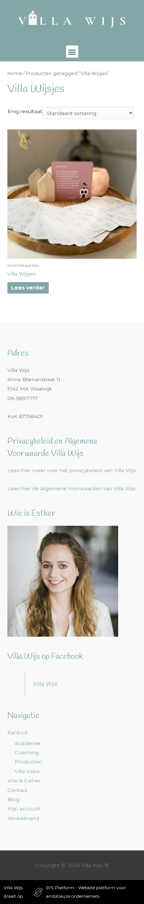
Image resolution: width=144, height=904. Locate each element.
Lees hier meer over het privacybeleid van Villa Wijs (71, 470)
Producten (28, 762)
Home (14, 73)
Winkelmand (23, 818)
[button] (72, 51)
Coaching (27, 752)
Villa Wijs (44, 683)
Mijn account (23, 809)
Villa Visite (27, 771)
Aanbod (17, 732)
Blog (13, 799)
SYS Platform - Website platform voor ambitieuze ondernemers (86, 891)
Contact (17, 790)
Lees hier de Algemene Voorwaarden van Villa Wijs (71, 488)
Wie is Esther (24, 780)
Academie (27, 743)
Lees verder (28, 288)
